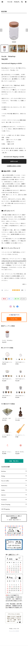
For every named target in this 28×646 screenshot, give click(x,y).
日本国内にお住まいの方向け (14, 166)
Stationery (4, 485)
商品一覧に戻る (14, 461)
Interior (3, 495)
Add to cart (14, 161)
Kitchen (3, 471)
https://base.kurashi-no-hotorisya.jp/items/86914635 (14, 261)
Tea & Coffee (5, 481)
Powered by (12, 631)
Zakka (3, 490)
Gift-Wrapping (5, 509)
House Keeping (5, 504)
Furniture (4, 499)
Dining (3, 476)
